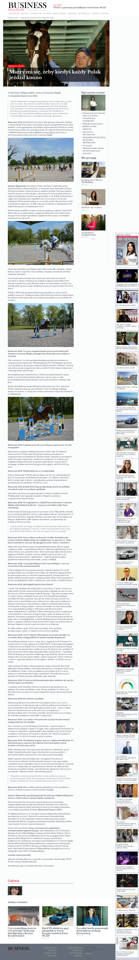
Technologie (36, 13)
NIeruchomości (59, 13)
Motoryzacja (84, 13)
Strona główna (13, 17)
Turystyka (72, 13)
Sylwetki (47, 13)
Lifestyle (96, 13)
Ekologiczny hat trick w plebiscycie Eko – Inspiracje (93, 126)
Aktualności (14, 13)
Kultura (105, 13)
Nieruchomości (75, 947)
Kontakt (88, 953)
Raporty (25, 13)
